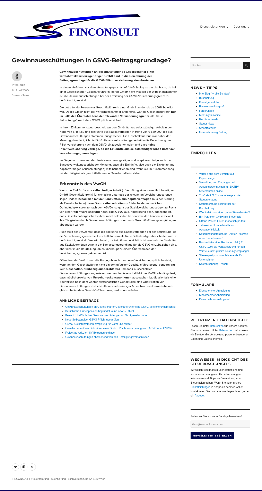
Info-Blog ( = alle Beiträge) (214, 93)
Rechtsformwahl (208, 119)
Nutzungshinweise (210, 115)
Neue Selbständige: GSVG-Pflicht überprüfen (92, 319)
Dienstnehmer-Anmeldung (214, 290)
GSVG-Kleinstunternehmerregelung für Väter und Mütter (98, 323)
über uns (240, 26)
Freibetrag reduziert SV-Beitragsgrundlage (90, 332)
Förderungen (206, 110)
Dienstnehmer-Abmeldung (214, 294)
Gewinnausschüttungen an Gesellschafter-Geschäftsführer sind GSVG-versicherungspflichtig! (120, 306)
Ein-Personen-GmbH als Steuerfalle (220, 216)
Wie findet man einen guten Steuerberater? (224, 212)
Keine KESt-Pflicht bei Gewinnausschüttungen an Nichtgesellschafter (106, 315)
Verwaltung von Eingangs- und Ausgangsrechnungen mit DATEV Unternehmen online (219, 187)
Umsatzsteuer (207, 127)
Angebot (199, 395)
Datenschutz (226, 330)
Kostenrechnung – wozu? (214, 263)
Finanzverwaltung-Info (212, 106)
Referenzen (217, 325)
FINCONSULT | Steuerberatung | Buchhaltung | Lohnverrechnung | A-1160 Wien (58, 478)
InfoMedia (18, 84)
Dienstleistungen (212, 26)
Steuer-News (20, 95)
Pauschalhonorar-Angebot (214, 299)
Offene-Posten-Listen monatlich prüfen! (222, 221)
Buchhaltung (206, 97)
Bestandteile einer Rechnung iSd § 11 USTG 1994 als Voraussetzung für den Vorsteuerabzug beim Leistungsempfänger (224, 247)
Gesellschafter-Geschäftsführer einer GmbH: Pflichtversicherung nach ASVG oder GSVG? (118, 328)
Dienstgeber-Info (209, 102)
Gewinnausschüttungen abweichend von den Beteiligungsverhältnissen (107, 336)
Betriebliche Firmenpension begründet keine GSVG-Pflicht (99, 311)
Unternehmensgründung (213, 132)
